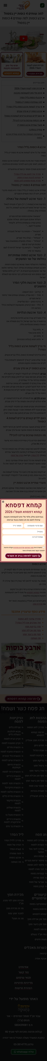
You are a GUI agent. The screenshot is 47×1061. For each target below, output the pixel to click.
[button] (3, 501)
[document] (23, 530)
